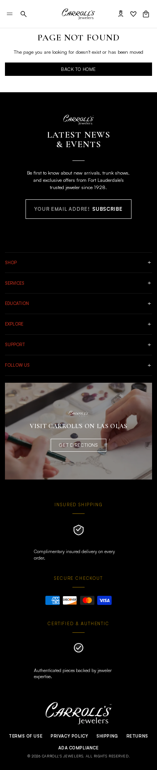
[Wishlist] (133, 14)
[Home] (78, 14)
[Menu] (9, 14)
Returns (137, 736)
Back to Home (78, 69)
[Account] (121, 14)
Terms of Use (25, 736)
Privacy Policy (69, 736)
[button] (23, 14)
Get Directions (78, 445)
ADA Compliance (78, 748)
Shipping (107, 736)
